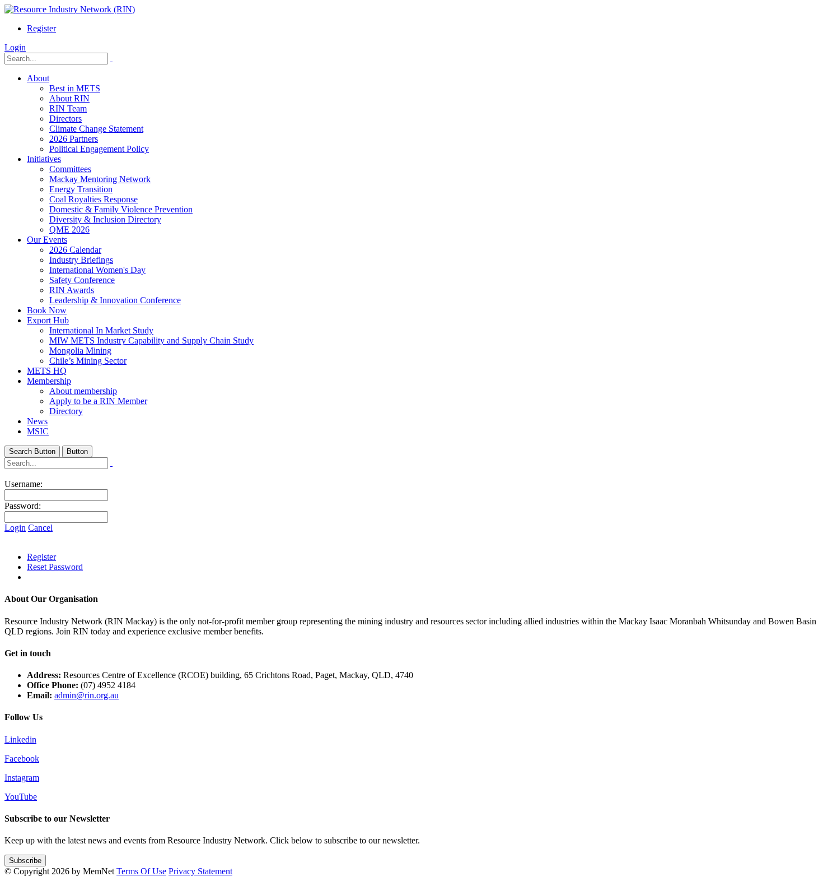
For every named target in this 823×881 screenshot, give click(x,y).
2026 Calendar (75, 249)
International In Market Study (101, 330)
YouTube (20, 796)
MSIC (38, 431)
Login (15, 47)
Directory (66, 411)
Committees (70, 169)
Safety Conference (82, 280)
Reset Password (55, 567)
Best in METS (74, 88)
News (37, 421)
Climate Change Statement (96, 128)
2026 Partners (73, 138)
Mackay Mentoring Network (100, 179)
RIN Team (68, 108)
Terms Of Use (141, 871)
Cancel (40, 527)
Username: (23, 484)
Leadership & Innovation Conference (115, 300)
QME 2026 (69, 229)
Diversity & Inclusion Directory (105, 219)
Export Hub (48, 320)
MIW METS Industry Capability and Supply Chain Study (151, 340)
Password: (22, 506)
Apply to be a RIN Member (98, 401)
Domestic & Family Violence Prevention (121, 209)
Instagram (21, 777)
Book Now (47, 310)
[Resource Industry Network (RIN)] (69, 9)
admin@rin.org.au (86, 695)
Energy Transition (81, 189)
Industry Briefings (81, 260)
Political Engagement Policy (99, 149)
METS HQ (47, 370)
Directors (65, 118)
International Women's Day (97, 270)
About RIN (69, 98)
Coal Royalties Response (93, 199)
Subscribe (25, 860)
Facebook (21, 758)
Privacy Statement (200, 871)
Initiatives (44, 159)
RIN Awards (71, 290)
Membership (49, 381)
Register (41, 28)
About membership (83, 391)
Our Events (47, 239)
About (38, 78)
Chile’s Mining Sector (88, 360)
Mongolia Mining (80, 350)
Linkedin (20, 739)
